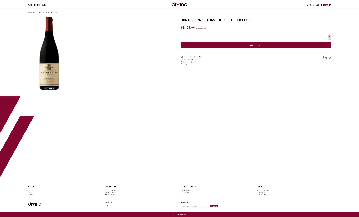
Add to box (256, 45)
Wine (30, 5)
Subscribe (214, 206)
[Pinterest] (325, 57)
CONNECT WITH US (188, 186)
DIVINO (31, 186)
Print (185, 64)
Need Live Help (109, 194)
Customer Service (110, 190)
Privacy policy (261, 192)
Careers (183, 194)
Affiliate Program (186, 190)
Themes (30, 190)
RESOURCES (261, 186)
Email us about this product (192, 57)
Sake (44, 5)
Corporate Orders (110, 192)
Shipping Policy (262, 194)
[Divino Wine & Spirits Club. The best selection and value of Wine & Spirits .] (179, 5)
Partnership (185, 192)
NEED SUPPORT (111, 186)
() (326, 5)
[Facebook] (323, 57)
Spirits (37, 5)
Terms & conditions (263, 190)
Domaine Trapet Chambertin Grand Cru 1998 (42, 12)
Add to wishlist (188, 59)
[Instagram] (329, 57)
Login (318, 5)
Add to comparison (189, 62)
